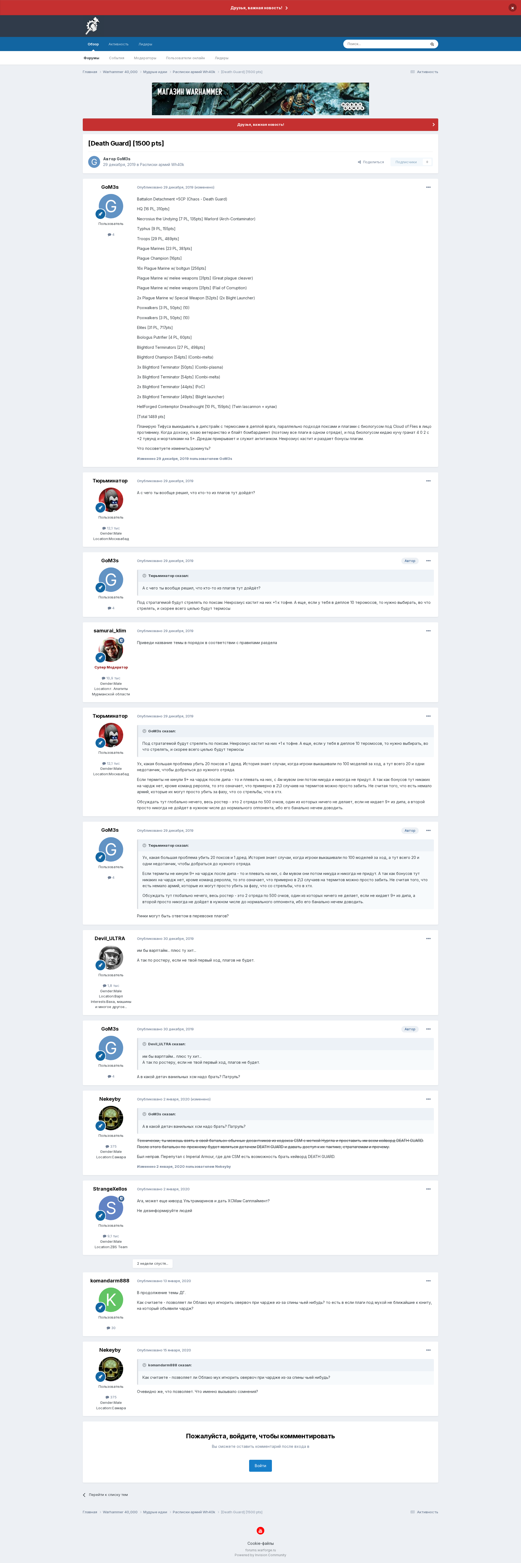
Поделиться (372, 162)
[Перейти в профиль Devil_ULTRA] (111, 957)
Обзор (93, 44)
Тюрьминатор (110, 481)
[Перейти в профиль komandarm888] (111, 1300)
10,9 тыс (112, 678)
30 (113, 1328)
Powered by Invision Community (260, 1555)
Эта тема (412, 44)
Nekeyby (110, 1099)
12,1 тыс (113, 528)
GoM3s (124, 158)
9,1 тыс (112, 1236)
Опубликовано (165, 187)
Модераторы (145, 58)
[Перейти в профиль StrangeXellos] (111, 1208)
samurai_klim (110, 630)
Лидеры (221, 58)
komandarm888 (109, 1280)
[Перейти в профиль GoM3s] (94, 162)
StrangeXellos (110, 1189)
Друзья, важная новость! (256, 7)
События (116, 58)
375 (113, 1146)
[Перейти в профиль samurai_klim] (111, 650)
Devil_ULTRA (110, 938)
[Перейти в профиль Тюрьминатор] (111, 500)
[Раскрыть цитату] (144, 575)
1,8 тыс (112, 985)
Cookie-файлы (260, 1543)
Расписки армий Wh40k (162, 164)
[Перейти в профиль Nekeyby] (111, 1118)
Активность (119, 44)
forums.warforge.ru (260, 1550)
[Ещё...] (428, 187)
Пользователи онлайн (185, 58)
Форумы (91, 58)
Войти (260, 1465)
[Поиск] (432, 44)
